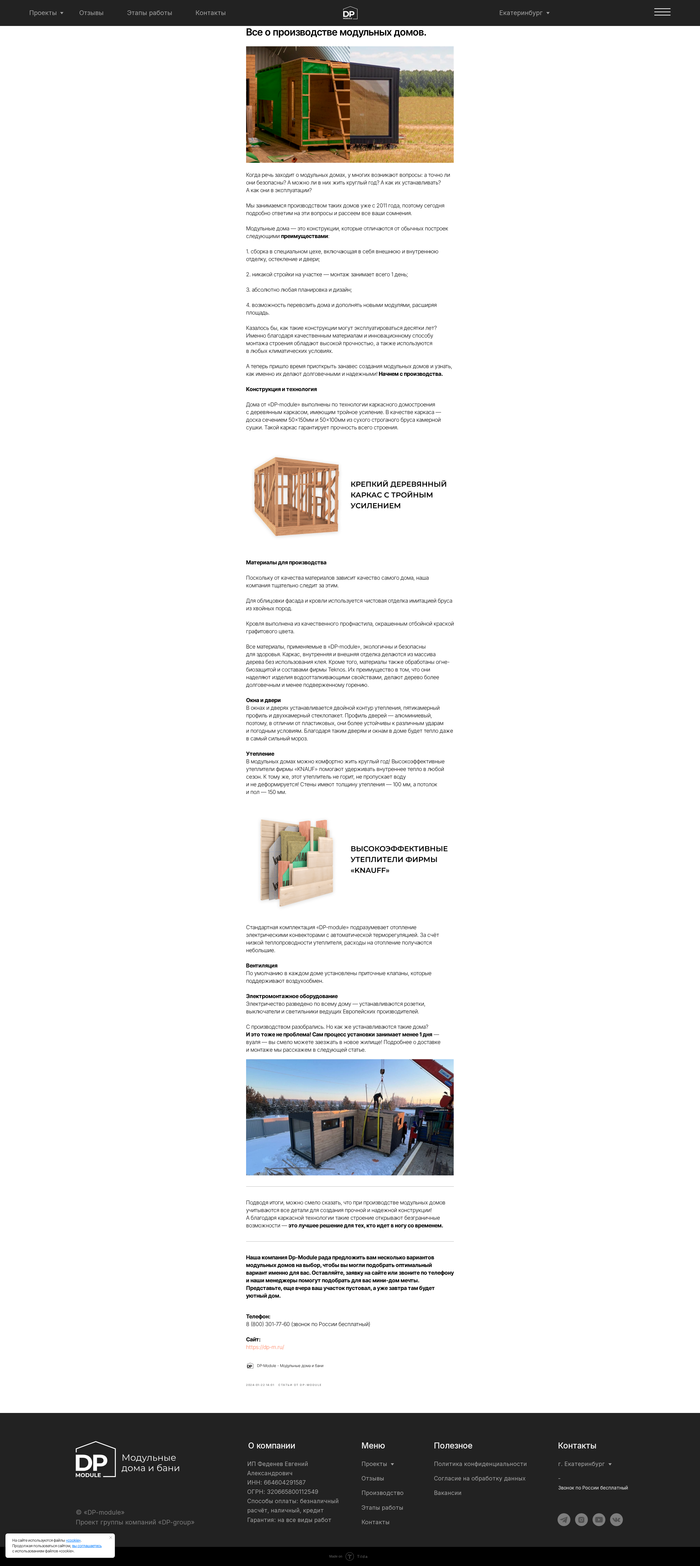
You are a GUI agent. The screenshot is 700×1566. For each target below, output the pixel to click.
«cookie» (73, 1540)
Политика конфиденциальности (480, 1463)
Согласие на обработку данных (480, 1478)
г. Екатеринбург (581, 1463)
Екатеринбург (521, 13)
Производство (382, 1492)
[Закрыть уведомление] (110, 1537)
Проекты (43, 13)
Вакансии (448, 1492)
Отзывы (91, 13)
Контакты (211, 13)
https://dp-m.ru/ (265, 1347)
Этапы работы (149, 13)
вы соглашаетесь (87, 1545)
